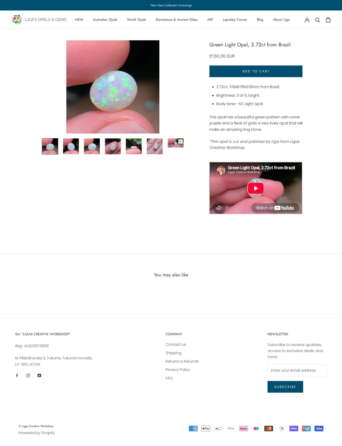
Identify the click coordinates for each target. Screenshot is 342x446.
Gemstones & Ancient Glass (177, 19)
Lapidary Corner (235, 19)
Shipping (173, 353)
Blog (260, 19)
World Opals (136, 19)
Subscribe (285, 386)
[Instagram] (28, 375)
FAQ (169, 378)
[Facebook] (17, 375)
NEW (79, 19)
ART (210, 19)
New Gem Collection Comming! (171, 5)
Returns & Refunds (182, 361)
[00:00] (112, 87)
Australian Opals (105, 19)
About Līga (281, 19)
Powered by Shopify (37, 433)
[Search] (317, 19)
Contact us (176, 344)
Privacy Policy (178, 369)
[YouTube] (39, 375)
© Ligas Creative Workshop (36, 426)
